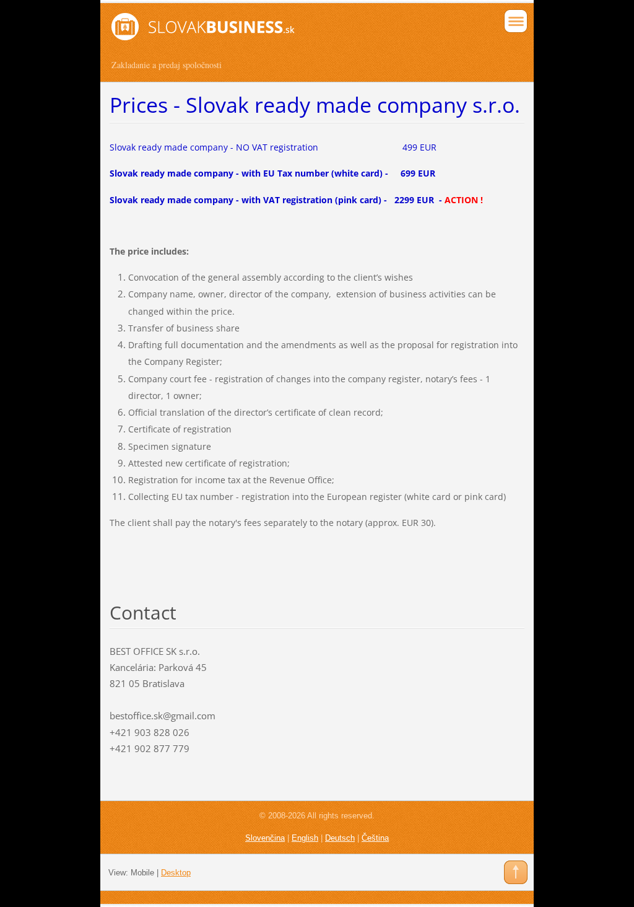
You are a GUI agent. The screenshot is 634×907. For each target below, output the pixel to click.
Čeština (375, 838)
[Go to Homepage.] (275, 35)
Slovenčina (265, 838)
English (305, 838)
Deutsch (340, 838)
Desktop (176, 872)
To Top (516, 872)
